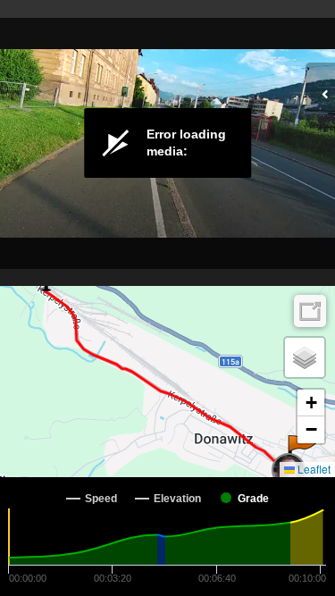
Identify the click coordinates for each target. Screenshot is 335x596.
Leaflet (313, 468)
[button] (302, 453)
